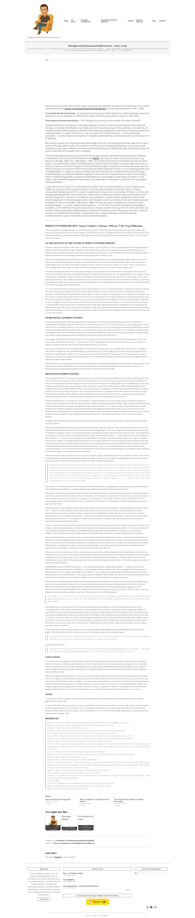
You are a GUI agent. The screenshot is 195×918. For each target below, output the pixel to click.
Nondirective (76, 50)
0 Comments (127, 50)
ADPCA (96, 158)
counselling (125, 49)
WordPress (106, 915)
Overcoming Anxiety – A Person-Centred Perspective (81, 886)
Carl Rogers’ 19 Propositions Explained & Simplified (75, 840)
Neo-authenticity (68, 879)
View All (128, 890)
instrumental (142, 49)
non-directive (159, 49)
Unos (95, 915)
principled (106, 50)
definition (134, 49)
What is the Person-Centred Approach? (58, 799)
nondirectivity (86, 50)
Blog (68, 49)
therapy (113, 50)
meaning (151, 49)
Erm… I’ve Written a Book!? (73, 873)
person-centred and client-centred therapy (85, 108)
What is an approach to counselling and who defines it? (74, 843)
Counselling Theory (78, 49)
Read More (43, 899)
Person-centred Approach (94, 49)
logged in (58, 857)
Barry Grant (116, 49)
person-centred (97, 50)
